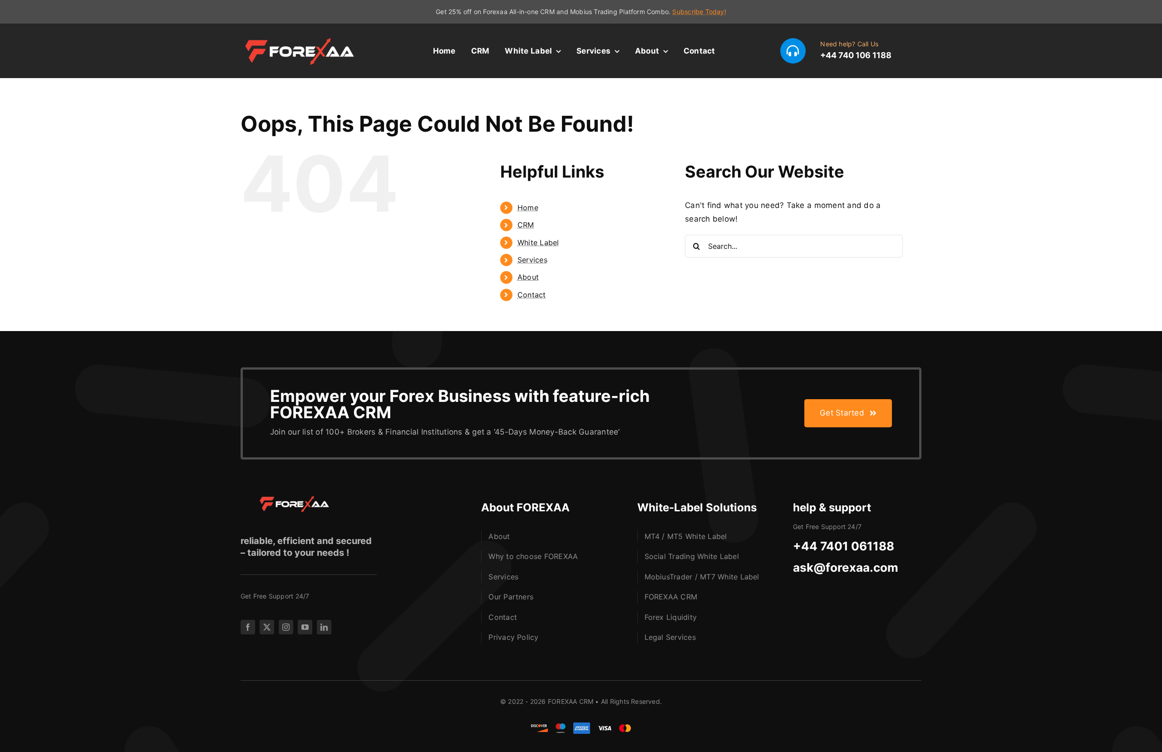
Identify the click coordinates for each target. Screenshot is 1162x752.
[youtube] (305, 627)
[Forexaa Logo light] (304, 38)
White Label (538, 242)
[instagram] (286, 627)
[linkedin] (324, 627)
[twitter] (267, 627)
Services (532, 259)
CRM (525, 224)
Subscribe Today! (699, 11)
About (528, 277)
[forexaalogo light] (290, 499)
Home (527, 207)
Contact (531, 294)
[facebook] (248, 627)
